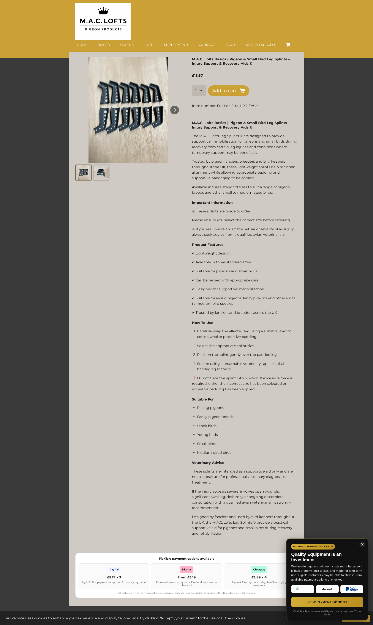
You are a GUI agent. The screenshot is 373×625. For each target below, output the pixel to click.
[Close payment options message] (362, 544)
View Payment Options (327, 602)
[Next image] (174, 110)
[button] (83, 173)
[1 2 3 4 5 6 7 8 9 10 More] (199, 90)
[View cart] (288, 45)
